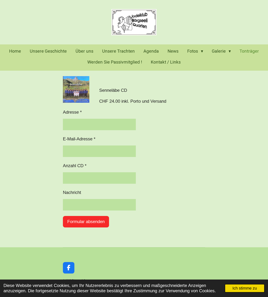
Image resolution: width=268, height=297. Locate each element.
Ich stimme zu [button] (244, 288)
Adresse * (72, 112)
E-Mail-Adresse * (79, 138)
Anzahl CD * (74, 165)
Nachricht (72, 192)
